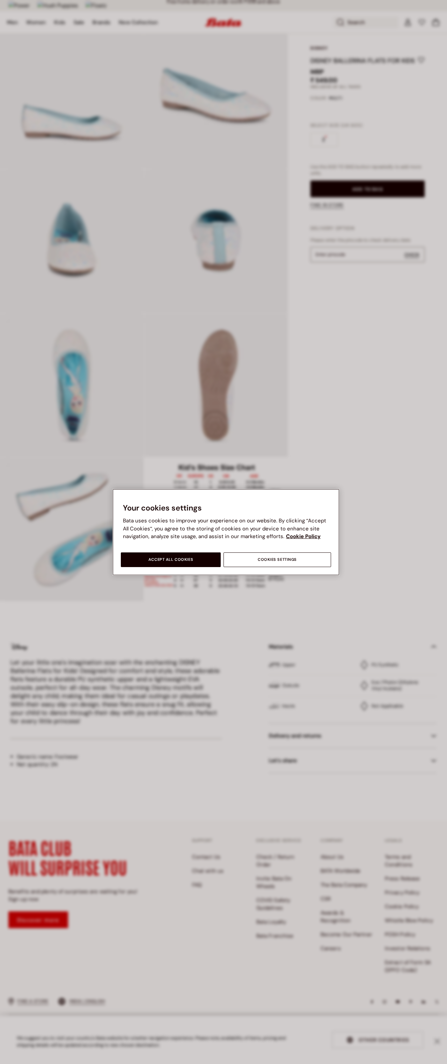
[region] (225, 532)
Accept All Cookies (170, 559)
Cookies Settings (277, 559)
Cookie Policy (303, 536)
